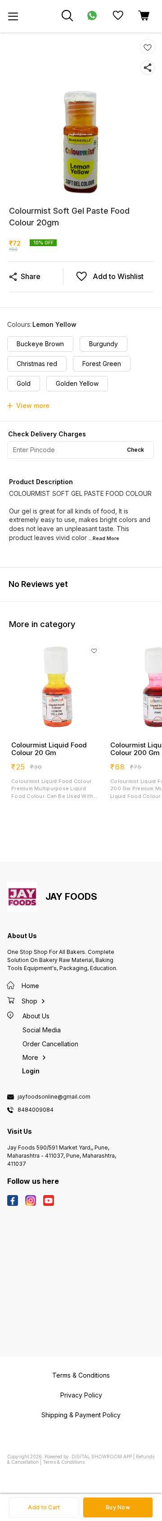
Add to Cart (44, 1507)
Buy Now (118, 1507)
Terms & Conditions (64, 1462)
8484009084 (36, 1110)
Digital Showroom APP (102, 1456)
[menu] (13, 16)
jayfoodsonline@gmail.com (54, 1097)
